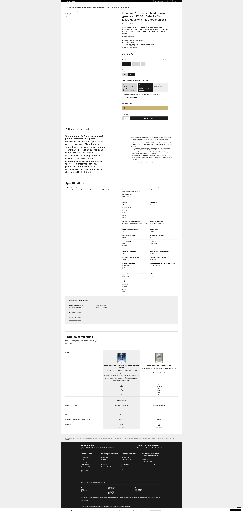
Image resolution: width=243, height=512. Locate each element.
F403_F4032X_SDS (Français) (75, 312)
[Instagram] (140, 447)
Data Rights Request (85, 471)
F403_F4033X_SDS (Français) (75, 320)
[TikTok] (161, 447)
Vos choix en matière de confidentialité (90, 474)
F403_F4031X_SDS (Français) (75, 309)
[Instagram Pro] (143, 448)
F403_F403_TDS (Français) (101, 307)
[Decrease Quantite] (123, 118)
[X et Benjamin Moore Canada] (152, 447)
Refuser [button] (227, 509)
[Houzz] (155, 447)
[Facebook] (137, 447)
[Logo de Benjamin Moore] (72, 4)
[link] (173, 1)
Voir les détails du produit (128, 36)
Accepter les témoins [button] (235, 509)
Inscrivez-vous (84, 447)
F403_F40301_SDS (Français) (75, 315)
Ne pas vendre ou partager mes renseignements (88, 469)
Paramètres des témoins (155, 510)
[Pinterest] (149, 447)
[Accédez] (170, 1)
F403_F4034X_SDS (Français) (75, 307)
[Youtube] (146, 447)
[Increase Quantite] (128, 118)
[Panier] (175, 1)
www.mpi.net (67, 439)
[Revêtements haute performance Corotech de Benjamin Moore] (87, 490)
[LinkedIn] (158, 447)
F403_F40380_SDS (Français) (75, 317)
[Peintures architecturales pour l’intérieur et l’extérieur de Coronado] (141, 490)
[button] (168, 1)
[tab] (68, 15)
